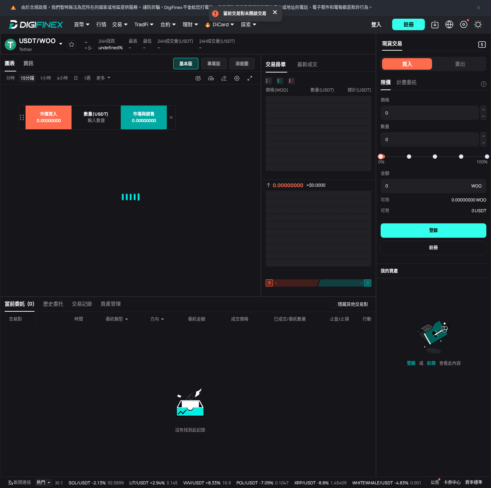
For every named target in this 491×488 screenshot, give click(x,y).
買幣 (79, 24)
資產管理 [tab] (111, 303)
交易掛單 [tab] (276, 64)
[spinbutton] (96, 120)
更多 (100, 78)
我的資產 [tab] (389, 271)
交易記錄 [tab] (82, 303)
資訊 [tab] (28, 63)
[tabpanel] (130, 184)
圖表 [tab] (10, 63)
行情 (101, 24)
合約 (165, 24)
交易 (117, 24)
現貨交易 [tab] (392, 43)
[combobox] (117, 319)
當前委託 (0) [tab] (20, 303)
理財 (188, 24)
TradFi (141, 24)
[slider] (381, 156)
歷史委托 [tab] (53, 303)
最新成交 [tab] (307, 64)
